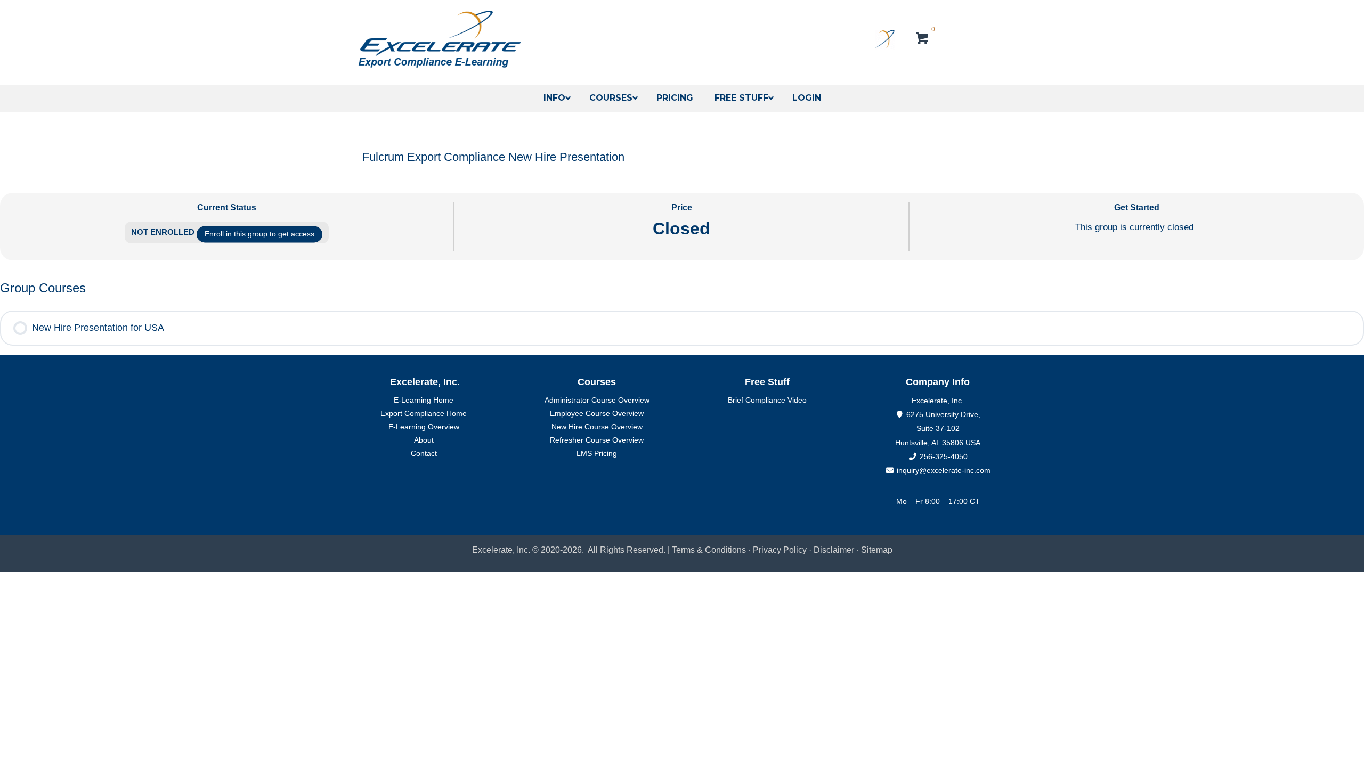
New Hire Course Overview (597, 426)
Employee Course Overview (597, 413)
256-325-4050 (944, 456)
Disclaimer (835, 549)
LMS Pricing (597, 453)
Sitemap (876, 549)
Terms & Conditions (709, 549)
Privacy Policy (780, 549)
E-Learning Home (423, 400)
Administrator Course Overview (597, 400)
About (424, 440)
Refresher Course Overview (597, 440)
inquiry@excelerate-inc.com (942, 470)
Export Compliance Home (423, 413)
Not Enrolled (164, 231)
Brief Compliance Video (767, 400)
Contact (424, 453)
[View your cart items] (922, 40)
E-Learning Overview (423, 426)
